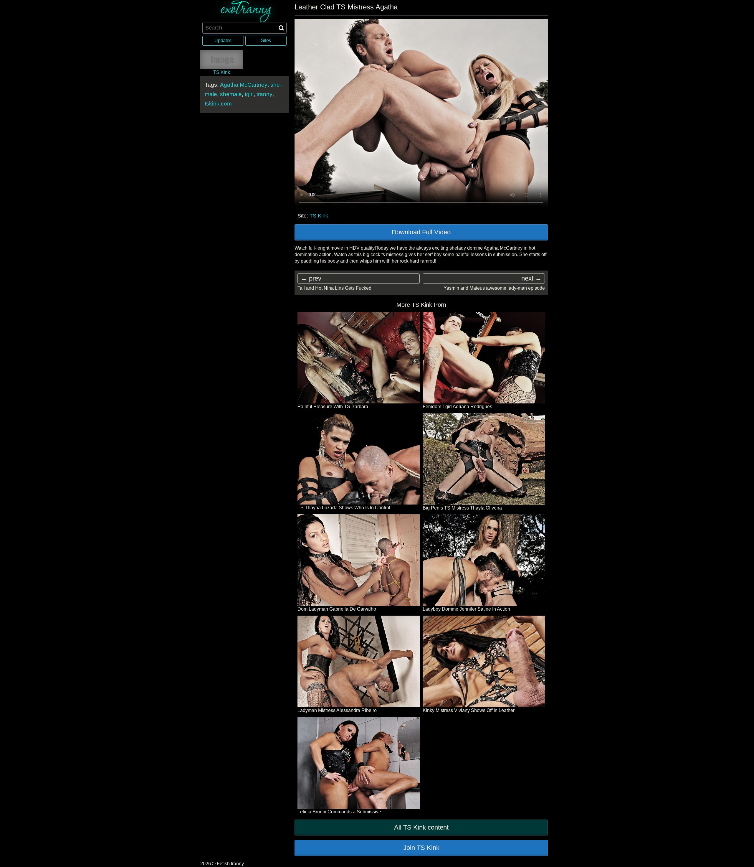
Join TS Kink (421, 847)
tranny (264, 94)
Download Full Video (421, 232)
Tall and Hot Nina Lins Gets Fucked (334, 288)
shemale (231, 94)
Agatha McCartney (243, 85)
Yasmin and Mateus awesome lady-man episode (494, 288)
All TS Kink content (421, 827)
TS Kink (319, 216)
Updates (223, 40)
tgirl (249, 94)
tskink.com (218, 103)
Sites (266, 40)
